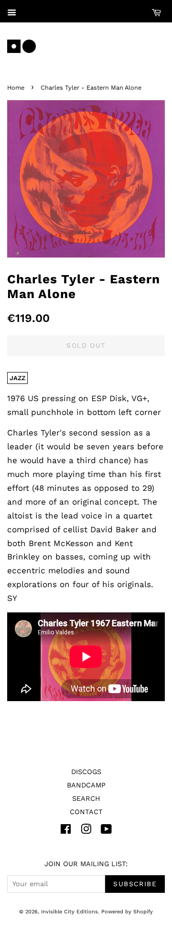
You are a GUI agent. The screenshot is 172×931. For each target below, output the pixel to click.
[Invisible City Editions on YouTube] (106, 831)
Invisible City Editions (69, 912)
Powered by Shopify (127, 912)
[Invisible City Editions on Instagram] (86, 831)
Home (15, 87)
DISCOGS (86, 772)
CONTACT (86, 812)
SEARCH (86, 799)
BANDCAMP (86, 785)
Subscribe (135, 884)
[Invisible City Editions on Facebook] (65, 831)
